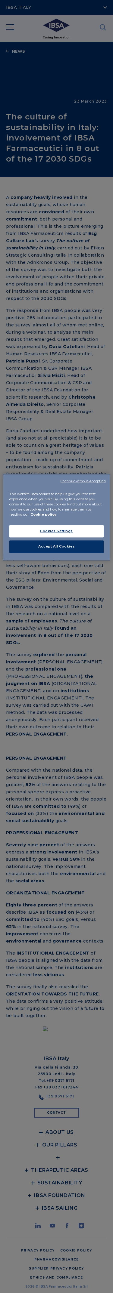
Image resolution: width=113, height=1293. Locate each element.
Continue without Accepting (83, 481)
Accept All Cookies (56, 547)
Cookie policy (43, 515)
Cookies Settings (56, 531)
